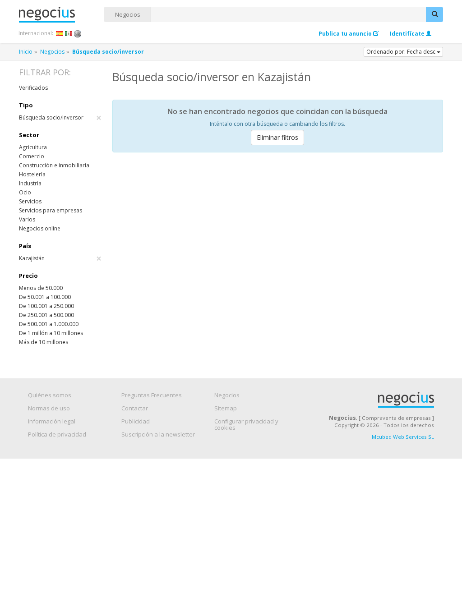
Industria (30, 183)
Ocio (25, 192)
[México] (69, 33)
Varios (27, 219)
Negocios (127, 14)
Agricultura (33, 147)
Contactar (134, 408)
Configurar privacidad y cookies (246, 424)
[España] (60, 33)
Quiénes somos (49, 395)
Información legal (51, 421)
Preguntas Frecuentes (151, 395)
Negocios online (39, 228)
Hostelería (32, 174)
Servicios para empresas (50, 210)
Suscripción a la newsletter (158, 434)
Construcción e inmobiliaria (54, 165)
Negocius (61, 15)
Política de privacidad (57, 434)
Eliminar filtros (277, 137)
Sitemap (225, 408)
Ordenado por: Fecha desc (401, 51)
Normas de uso (49, 408)
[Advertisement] (278, 227)
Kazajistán (60, 258)
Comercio (31, 156)
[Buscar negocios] (434, 14)
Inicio (25, 51)
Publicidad (135, 421)
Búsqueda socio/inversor (60, 117)
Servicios (30, 201)
